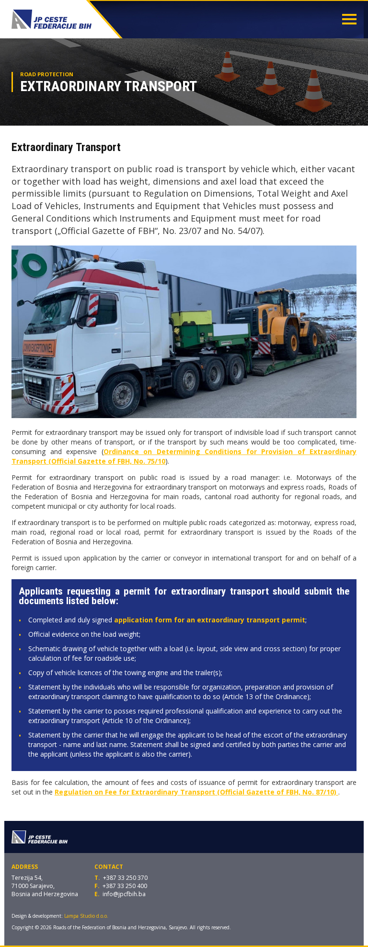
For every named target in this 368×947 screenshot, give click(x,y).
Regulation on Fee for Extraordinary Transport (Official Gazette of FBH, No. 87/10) (196, 791)
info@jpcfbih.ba (124, 894)
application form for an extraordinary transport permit (209, 619)
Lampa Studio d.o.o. (86, 915)
